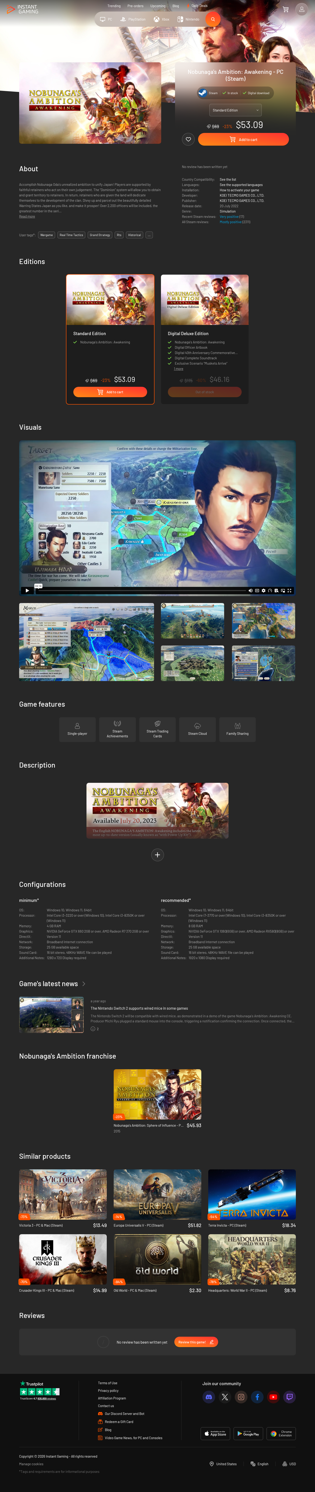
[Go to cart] (285, 9)
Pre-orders (135, 6)
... (149, 235)
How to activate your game (239, 190)
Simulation (228, 211)
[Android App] (248, 1433)
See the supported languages (241, 185)
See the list (228, 179)
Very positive (229, 216)
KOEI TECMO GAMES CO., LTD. (242, 195)
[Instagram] (241, 1397)
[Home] (22, 9)
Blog (175, 6)
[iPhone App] (215, 1433)
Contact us (106, 1406)
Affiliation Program (112, 1398)
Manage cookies (31, 1464)
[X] (225, 1397)
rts (119, 235)
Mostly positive (231, 222)
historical (134, 235)
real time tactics (71, 235)
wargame (46, 235)
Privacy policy (108, 1390)
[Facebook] (257, 1397)
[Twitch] (289, 1397)
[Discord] (208, 1397)
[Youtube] (273, 1397)
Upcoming (158, 6)
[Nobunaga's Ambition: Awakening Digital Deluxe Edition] (205, 319)
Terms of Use (107, 1383)
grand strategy (100, 235)
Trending (114, 6)
